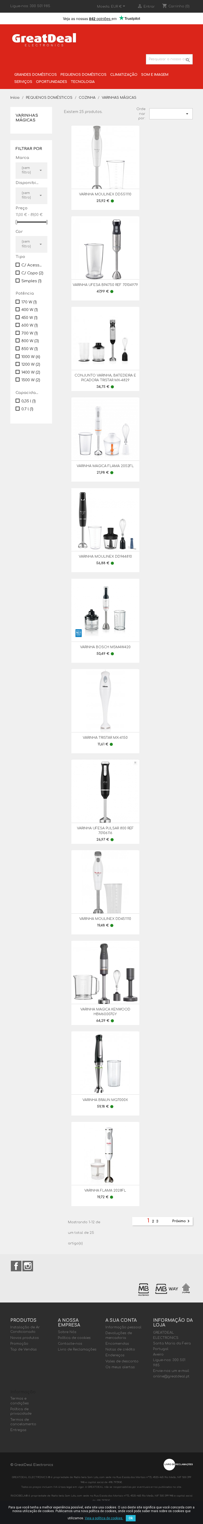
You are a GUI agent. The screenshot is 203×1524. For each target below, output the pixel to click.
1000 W (30, 357)
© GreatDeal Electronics (31, 1465)
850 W (29, 349)
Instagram (27, 1266)
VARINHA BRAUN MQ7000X (105, 1100)
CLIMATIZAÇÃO (123, 75)
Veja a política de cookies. (104, 1518)
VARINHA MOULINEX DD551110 (105, 194)
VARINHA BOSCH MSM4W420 (105, 647)
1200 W (30, 364)
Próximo (181, 1221)
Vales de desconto (122, 1361)
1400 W (30, 372)
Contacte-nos (70, 1344)
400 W (29, 310)
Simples (31, 281)
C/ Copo (32, 273)
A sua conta (121, 1320)
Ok (131, 1518)
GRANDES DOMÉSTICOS (35, 75)
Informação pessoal (123, 1327)
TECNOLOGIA (83, 82)
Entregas (18, 1430)
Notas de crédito (120, 1349)
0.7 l (27, 409)
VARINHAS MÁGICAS (27, 117)
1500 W (30, 380)
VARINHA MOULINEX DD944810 (105, 556)
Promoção (19, 1344)
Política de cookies (74, 1338)
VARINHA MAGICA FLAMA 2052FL (105, 466)
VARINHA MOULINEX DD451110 (105, 919)
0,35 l (28, 401)
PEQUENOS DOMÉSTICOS (84, 75)
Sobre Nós (67, 1332)
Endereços (114, 1355)
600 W (29, 325)
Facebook (16, 1266)
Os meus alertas (120, 1367)
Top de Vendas (23, 1349)
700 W (29, 333)
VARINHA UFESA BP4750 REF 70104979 (105, 285)
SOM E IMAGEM (154, 75)
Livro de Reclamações (77, 1349)
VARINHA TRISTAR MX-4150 (105, 738)
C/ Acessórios (33, 265)
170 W (29, 302)
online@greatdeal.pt (171, 1376)
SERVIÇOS (23, 82)
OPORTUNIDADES (51, 82)
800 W (30, 341)
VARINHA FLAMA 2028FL (105, 1190)
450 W (29, 318)
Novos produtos (24, 1338)
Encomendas (117, 1344)
